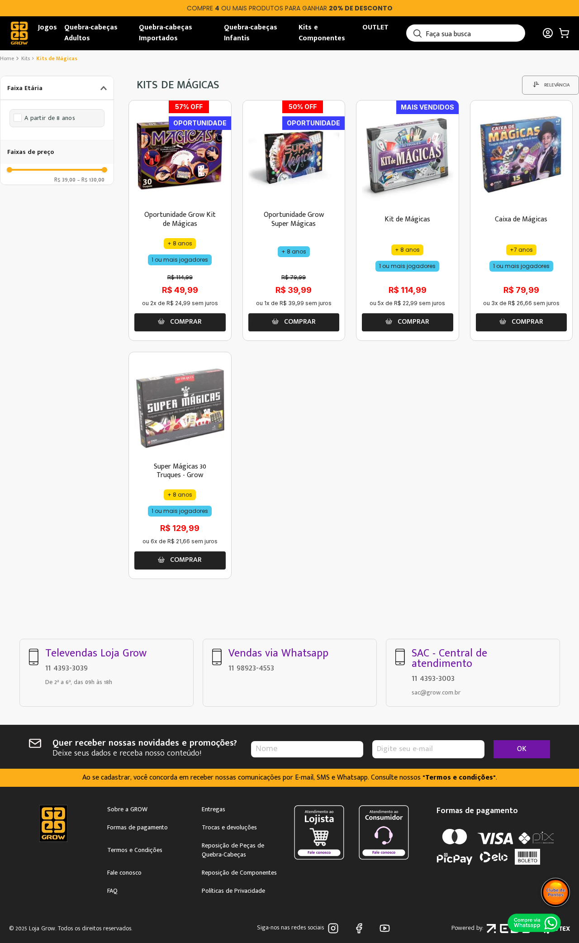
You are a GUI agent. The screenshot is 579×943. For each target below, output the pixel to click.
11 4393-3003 (433, 678)
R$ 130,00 (90, 179)
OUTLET (375, 27)
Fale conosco (124, 872)
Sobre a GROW (127, 809)
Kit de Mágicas (407, 219)
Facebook (360, 928)
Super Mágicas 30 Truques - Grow (180, 470)
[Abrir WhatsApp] (534, 922)
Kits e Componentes (322, 32)
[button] (57, 88)
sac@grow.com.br (436, 692)
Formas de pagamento (137, 827)
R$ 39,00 (65, 179)
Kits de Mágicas (56, 58)
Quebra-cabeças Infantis (250, 32)
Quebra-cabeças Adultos (91, 32)
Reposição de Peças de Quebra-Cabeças (233, 850)
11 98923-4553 (251, 667)
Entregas (213, 809)
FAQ (112, 890)
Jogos (47, 27)
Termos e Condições (134, 850)
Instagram (334, 928)
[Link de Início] (8, 58)
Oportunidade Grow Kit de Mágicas (180, 219)
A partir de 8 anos (49, 118)
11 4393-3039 (66, 667)
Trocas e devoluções (229, 827)
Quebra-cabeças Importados (165, 32)
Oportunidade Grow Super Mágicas (294, 219)
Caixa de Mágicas (521, 219)
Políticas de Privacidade (233, 890)
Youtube (386, 928)
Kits (25, 58)
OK (522, 749)
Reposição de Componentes (239, 872)
